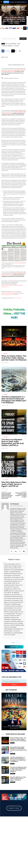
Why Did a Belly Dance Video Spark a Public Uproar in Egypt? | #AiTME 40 (13, 484)
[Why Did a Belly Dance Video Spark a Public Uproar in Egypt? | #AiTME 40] (14, 464)
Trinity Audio (16, 64)
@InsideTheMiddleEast (6, 293)
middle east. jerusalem (7, 45)
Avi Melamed (14, 504)
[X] (19, 551)
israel (19, 43)
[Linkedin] (15, 551)
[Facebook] (11, 551)
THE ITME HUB (11, 15)
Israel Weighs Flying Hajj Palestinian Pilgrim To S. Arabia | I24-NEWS (21, 495)
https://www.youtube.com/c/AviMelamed (9, 295)
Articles (17, 15)
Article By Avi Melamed (11, 43)
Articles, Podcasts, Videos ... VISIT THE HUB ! (14, 313)
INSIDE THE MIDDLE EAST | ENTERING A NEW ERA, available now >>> (12, 286)
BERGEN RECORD (19, 262)
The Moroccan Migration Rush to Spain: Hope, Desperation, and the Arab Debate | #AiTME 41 (12, 442)
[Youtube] (23, 551)
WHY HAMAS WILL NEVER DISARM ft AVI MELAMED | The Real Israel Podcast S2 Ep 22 (18, 749)
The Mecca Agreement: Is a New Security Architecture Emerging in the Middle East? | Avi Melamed (13, 399)
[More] (20, 50)
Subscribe (14, 684)
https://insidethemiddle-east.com (16, 506)
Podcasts (6, 437)
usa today (16, 45)
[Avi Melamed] (5, 528)
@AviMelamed (13, 292)
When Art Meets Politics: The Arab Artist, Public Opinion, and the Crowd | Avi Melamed (13, 358)
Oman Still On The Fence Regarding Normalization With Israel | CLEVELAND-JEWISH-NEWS (7, 495)
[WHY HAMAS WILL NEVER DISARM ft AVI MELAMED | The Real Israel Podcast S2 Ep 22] (5, 750)
